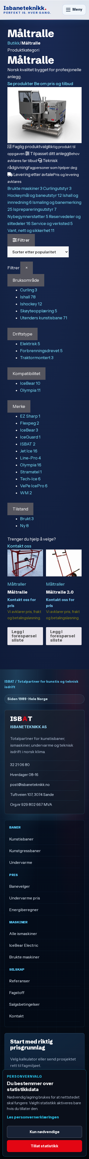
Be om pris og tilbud (53, 83)
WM (26, 492)
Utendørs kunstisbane (43, 317)
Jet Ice (28, 450)
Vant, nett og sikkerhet (30, 230)
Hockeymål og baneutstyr (34, 195)
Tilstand (20, 508)
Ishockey (31, 303)
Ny (24, 525)
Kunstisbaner (21, 838)
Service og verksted (52, 223)
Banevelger (19, 886)
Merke (19, 406)
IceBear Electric (23, 945)
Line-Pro (30, 457)
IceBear (30, 383)
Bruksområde (26, 280)
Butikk (13, 43)
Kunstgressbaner (25, 850)
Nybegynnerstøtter (27, 216)
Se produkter (20, 83)
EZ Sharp (30, 416)
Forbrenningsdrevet (41, 350)
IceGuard (30, 437)
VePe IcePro (33, 485)
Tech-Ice (30, 478)
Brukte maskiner (24, 188)
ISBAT (27, 444)
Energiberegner (24, 909)
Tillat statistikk (44, 1146)
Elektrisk (30, 343)
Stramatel (31, 471)
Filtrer (23, 240)
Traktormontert (36, 357)
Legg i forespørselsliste (24, 636)
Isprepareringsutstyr (35, 209)
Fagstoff (16, 992)
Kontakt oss (19, 546)
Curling (28, 289)
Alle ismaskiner (23, 933)
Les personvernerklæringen (33, 1117)
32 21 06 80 (20, 764)
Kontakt (16, 1015)
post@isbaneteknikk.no (30, 784)
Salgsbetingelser (24, 1004)
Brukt (27, 518)
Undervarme (20, 862)
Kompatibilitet (26, 373)
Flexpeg (29, 423)
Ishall (28, 296)
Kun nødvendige (45, 1131)
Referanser (19, 980)
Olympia (30, 390)
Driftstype (22, 333)
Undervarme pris (24, 897)
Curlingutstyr (57, 188)
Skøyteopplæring (38, 310)
